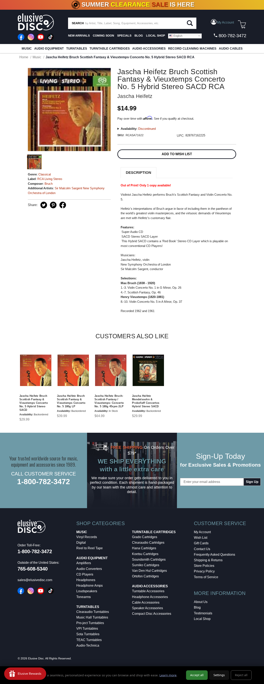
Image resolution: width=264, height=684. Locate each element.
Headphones (85, 580)
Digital (81, 542)
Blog (197, 607)
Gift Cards (201, 543)
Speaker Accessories (147, 608)
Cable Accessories (145, 602)
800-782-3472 (231, 35)
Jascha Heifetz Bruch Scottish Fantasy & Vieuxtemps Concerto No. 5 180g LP (71, 401)
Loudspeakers (86, 591)
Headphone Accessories (150, 597)
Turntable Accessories (148, 591)
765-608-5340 (33, 569)
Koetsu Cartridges (145, 554)
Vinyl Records (86, 537)
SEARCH (78, 23)
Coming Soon (103, 35)
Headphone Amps (89, 585)
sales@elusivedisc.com (35, 580)
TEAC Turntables (89, 640)
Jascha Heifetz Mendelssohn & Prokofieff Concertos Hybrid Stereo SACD (145, 401)
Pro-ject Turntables (90, 623)
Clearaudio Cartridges (148, 542)
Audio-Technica (87, 645)
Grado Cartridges (144, 537)
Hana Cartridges (144, 548)
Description (138, 172)
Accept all (197, 675)
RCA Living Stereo (49, 179)
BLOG (138, 35)
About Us (200, 602)
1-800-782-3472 (43, 481)
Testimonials (203, 613)
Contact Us (202, 549)
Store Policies (204, 565)
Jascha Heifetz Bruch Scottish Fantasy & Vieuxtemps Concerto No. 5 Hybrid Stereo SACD (33, 402)
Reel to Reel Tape (89, 548)
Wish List (200, 537)
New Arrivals (79, 35)
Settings (219, 675)
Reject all (241, 675)
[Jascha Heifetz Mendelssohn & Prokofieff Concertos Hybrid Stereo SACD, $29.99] (148, 370)
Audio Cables (231, 48)
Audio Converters (89, 569)
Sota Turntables (87, 634)
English (177, 35)
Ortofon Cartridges (145, 576)
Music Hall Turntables (92, 617)
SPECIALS (124, 35)
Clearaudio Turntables (92, 612)
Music (27, 48)
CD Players (84, 574)
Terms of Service (206, 577)
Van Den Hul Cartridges (149, 570)
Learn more (168, 675)
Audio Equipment (49, 48)
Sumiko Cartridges (145, 565)
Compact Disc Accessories (151, 613)
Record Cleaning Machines (192, 48)
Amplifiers (83, 563)
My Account (202, 532)
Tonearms (83, 597)
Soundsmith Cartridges (149, 559)
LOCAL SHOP (155, 35)
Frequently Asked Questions (214, 554)
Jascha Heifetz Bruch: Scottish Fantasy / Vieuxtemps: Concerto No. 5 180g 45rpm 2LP (109, 401)
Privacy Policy (204, 571)
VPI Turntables (87, 628)
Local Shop (202, 619)
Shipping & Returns (208, 560)
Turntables (76, 48)
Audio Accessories (149, 48)
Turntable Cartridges (110, 48)
